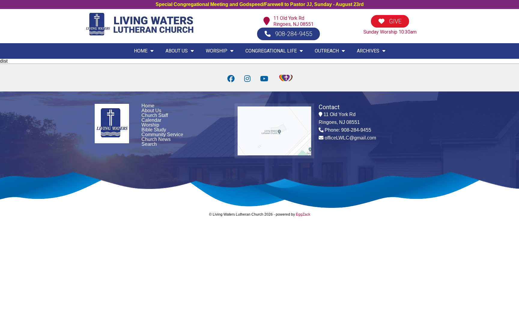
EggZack (303, 214)
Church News (156, 139)
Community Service (162, 134)
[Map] (268, 21)
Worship (150, 124)
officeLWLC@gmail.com (350, 137)
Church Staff (154, 115)
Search (149, 144)
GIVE (394, 21)
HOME (140, 51)
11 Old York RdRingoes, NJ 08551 (293, 21)
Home (147, 105)
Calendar (151, 120)
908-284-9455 (293, 33)
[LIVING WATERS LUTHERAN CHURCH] (139, 34)
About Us (151, 110)
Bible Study (153, 129)
